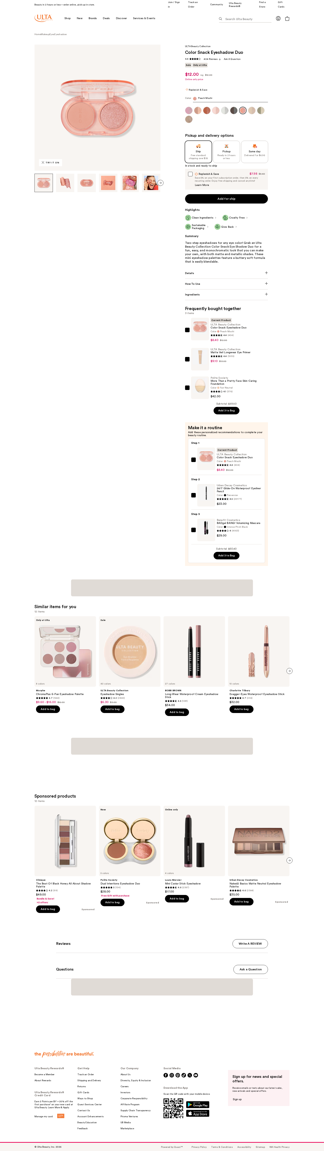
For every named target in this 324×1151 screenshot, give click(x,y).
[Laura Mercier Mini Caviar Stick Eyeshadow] (194, 849)
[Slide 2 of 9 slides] (65, 183)
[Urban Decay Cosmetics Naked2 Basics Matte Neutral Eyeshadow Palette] (259, 851)
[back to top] (312, 1139)
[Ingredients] (226, 294)
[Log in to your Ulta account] (278, 18)
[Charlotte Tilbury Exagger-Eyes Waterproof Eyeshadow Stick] (259, 660)
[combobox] (226, 99)
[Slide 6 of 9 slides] (151, 183)
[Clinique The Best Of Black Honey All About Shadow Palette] (65, 855)
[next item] (161, 183)
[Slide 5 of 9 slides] (130, 183)
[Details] (226, 273)
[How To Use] (226, 284)
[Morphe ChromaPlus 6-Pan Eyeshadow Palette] (65, 660)
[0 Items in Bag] (287, 18)
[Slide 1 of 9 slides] (43, 183)
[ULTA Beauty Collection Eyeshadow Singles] (129, 660)
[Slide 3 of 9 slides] (86, 183)
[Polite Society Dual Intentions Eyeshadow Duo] (129, 851)
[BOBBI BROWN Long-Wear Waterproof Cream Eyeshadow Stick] (194, 661)
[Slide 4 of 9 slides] (108, 183)
